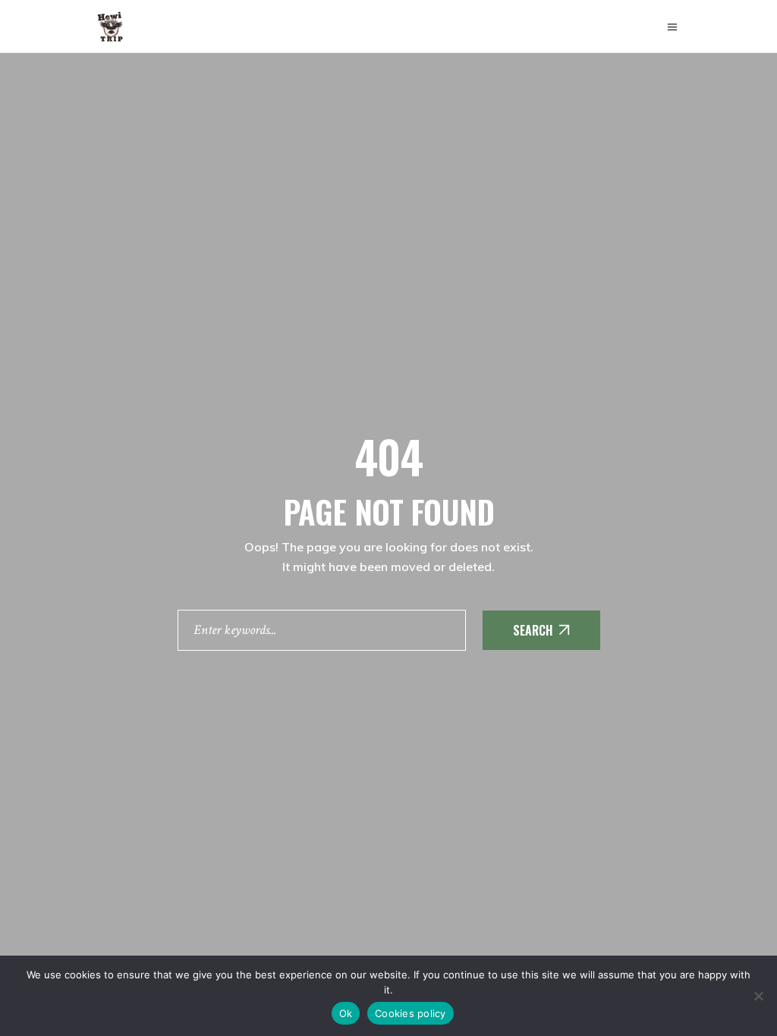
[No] (758, 995)
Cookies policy (410, 1013)
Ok (346, 1013)
